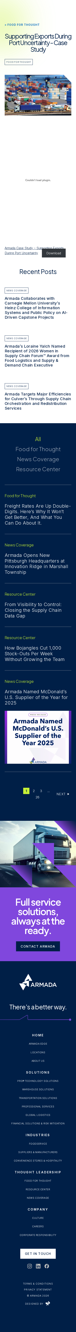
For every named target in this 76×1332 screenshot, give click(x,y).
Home (38, 1035)
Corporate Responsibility (38, 1235)
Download (53, 253)
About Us (38, 1060)
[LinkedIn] (38, 1266)
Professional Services (38, 1106)
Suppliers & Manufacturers (38, 1152)
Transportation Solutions (38, 1098)
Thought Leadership (38, 1172)
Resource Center (38, 1189)
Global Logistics (38, 1115)
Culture (38, 1217)
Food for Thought (18, 62)
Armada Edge (38, 1043)
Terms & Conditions (38, 1283)
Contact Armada (38, 946)
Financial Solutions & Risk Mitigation (38, 1123)
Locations (38, 1052)
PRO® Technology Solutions (37, 1080)
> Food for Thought (22, 24)
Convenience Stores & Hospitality (38, 1160)
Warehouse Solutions (38, 1089)
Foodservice (38, 1143)
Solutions (38, 1072)
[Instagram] (29, 1266)
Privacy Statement (38, 1289)
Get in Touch (38, 1254)
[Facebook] (46, 1266)
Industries (38, 1135)
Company (38, 1209)
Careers (38, 1226)
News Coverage (38, 1197)
